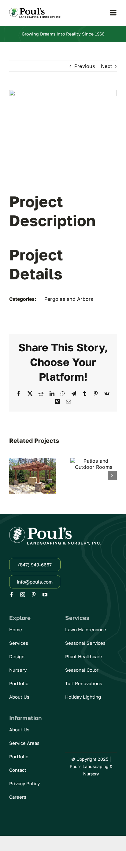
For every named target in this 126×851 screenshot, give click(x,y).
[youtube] (45, 594)
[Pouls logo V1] (35, 10)
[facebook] (11, 594)
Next (106, 66)
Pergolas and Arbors (68, 299)
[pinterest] (33, 594)
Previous (84, 66)
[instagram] (22, 594)
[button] (13, 475)
